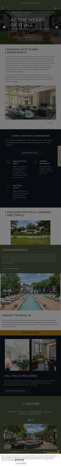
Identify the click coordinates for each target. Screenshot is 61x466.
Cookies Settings (20, 463)
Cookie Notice (19, 460)
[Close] (58, 456)
